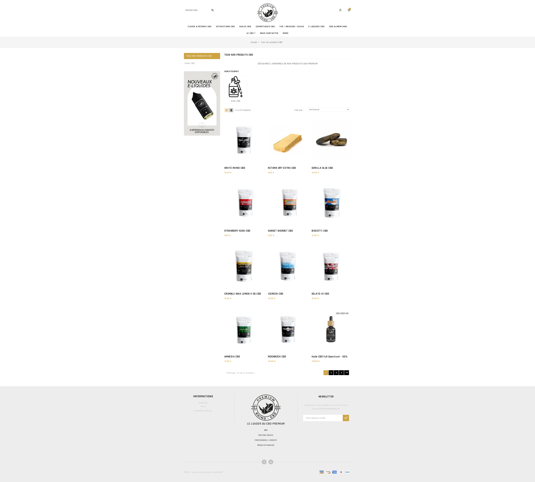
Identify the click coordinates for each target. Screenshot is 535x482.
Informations (203, 396)
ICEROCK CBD (275, 294)
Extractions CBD (225, 26)
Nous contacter (269, 33)
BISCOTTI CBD (320, 231)
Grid (226, 110)
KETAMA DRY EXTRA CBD (282, 168)
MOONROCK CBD (277, 356)
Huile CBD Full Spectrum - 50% (330, 356)
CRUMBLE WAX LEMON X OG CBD (242, 294)
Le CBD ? (251, 33)
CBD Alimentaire (338, 26)
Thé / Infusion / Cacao (291, 26)
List (231, 110)
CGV (265, 430)
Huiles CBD (245, 26)
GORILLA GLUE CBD (322, 168)
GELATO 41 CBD (320, 294)
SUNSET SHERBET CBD (280, 231)
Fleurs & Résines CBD (199, 26)
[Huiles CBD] (235, 86)
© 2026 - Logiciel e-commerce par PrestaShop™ (203, 472)
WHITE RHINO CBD (234, 168)
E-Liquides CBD (316, 26)
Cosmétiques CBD (265, 26)
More (285, 33)
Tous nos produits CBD (199, 56)
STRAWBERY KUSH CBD (237, 231)
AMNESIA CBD (232, 356)
